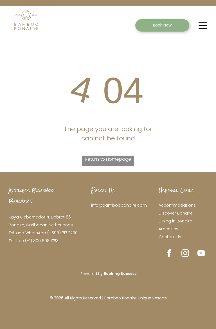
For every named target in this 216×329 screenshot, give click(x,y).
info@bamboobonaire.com (119, 205)
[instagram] (185, 254)
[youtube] (201, 254)
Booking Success (120, 273)
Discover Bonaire (176, 213)
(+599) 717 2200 (62, 233)
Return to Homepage (108, 159)
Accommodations (177, 205)
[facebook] (169, 254)
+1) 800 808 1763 (42, 241)
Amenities (168, 229)
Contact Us (170, 237)
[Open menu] (203, 25)
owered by (93, 273)
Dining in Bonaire (175, 221)
